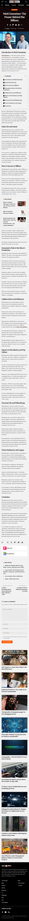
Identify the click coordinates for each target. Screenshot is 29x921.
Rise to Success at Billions (12, 85)
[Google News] (4, 553)
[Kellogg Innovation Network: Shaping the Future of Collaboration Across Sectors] (14, 799)
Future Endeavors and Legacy (13, 103)
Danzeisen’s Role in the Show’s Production (12, 89)
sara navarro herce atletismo (14, 576)
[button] (3, 2)
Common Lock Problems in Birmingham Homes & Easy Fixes (14, 834)
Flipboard (9, 548)
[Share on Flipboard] (13, 25)
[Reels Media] (14, 2)
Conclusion (8, 106)
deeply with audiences (21, 327)
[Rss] (9, 912)
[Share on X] (10, 25)
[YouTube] (5, 912)
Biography (14, 9)
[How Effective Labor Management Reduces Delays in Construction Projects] (14, 846)
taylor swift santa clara (12, 579)
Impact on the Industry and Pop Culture (12, 96)
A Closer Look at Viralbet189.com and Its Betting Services (14, 787)
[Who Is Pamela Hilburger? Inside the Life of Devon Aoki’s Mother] (22, 203)
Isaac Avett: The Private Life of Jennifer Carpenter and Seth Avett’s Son (14, 571)
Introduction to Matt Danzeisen (13, 79)
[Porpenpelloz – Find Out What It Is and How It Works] (14, 747)
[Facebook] (2, 912)
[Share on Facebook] (7, 25)
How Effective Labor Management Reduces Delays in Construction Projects (13, 858)
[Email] (16, 25)
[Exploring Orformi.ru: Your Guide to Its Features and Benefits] (14, 680)
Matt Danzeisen (5, 55)
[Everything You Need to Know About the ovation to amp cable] (14, 770)
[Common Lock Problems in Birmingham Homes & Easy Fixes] (14, 824)
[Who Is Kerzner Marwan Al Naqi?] (22, 213)
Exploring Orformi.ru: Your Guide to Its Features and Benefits (14, 690)
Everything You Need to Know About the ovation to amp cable (14, 780)
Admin (7, 28)
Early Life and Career (10, 82)
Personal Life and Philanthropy (13, 100)
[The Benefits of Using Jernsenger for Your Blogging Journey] (14, 702)
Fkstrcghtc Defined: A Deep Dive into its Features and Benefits (14, 735)
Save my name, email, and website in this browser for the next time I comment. (15, 637)
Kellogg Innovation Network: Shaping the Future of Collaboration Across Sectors (14, 811)
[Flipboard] (4, 548)
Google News (10, 554)
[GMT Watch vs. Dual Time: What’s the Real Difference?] (14, 657)
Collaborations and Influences (13, 92)
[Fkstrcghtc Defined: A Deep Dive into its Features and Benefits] (14, 725)
